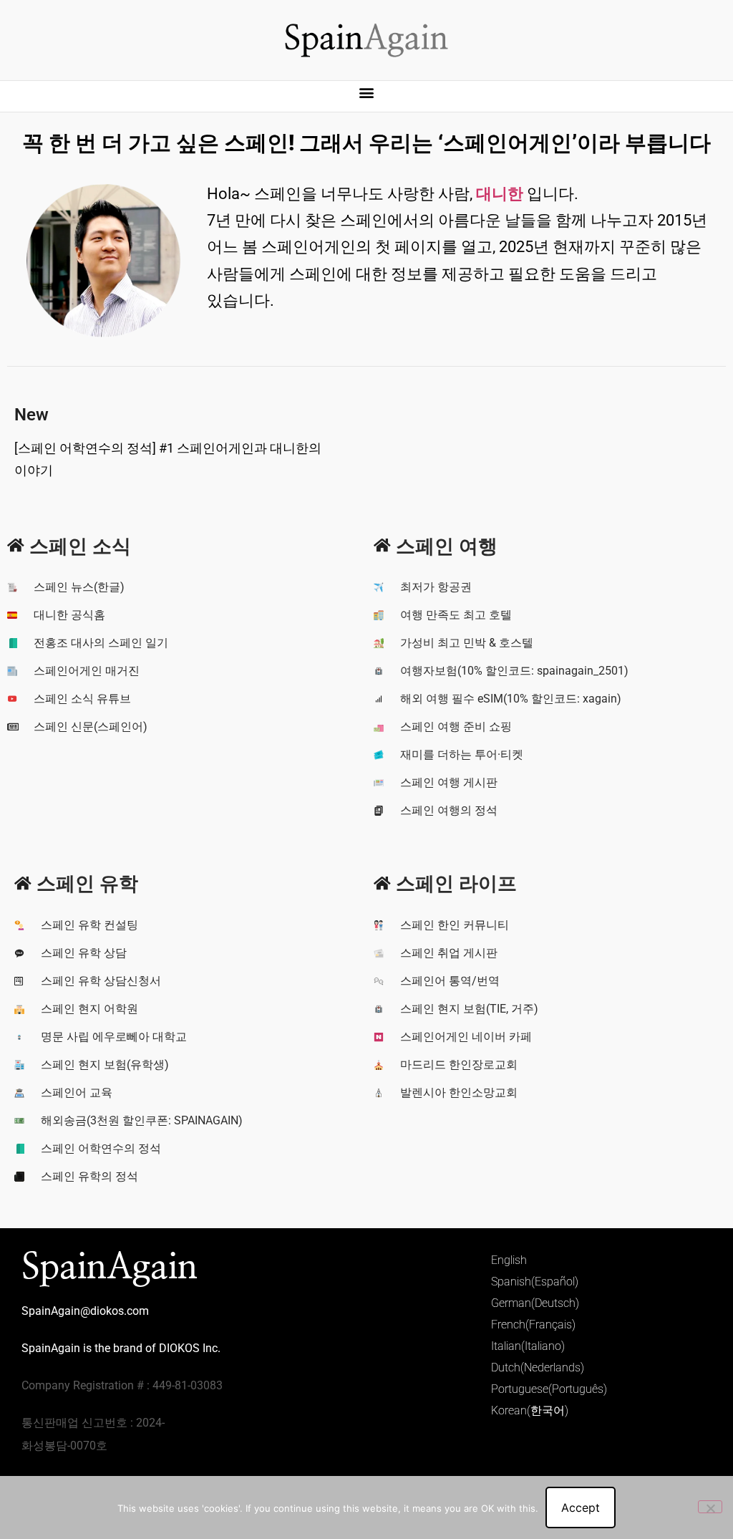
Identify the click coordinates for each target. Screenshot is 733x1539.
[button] (367, 93)
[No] (710, 1506)
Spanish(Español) (534, 1281)
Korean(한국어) (529, 1410)
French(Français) (533, 1324)
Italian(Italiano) (528, 1346)
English (509, 1260)
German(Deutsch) (535, 1303)
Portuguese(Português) (549, 1389)
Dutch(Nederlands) (537, 1367)
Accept (580, 1507)
